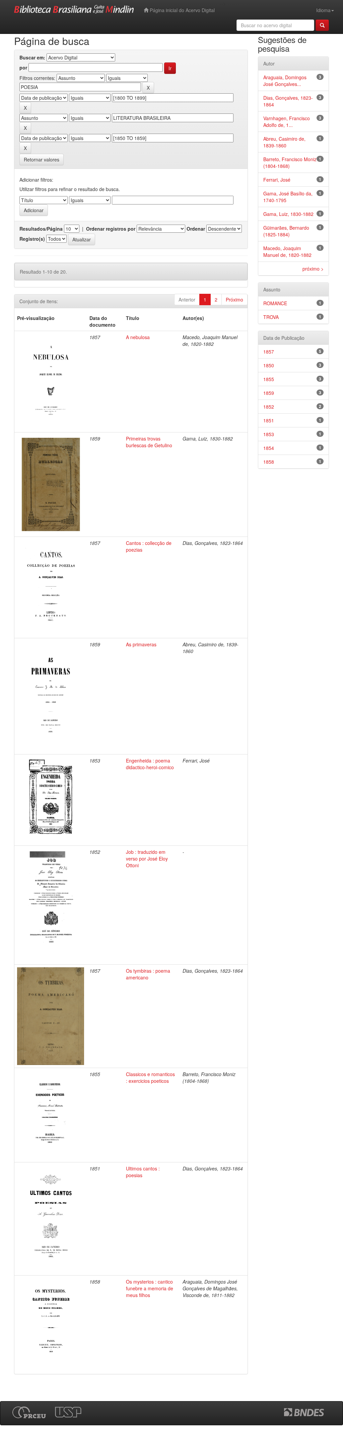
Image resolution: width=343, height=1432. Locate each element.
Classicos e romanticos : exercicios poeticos (150, 1077)
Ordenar (196, 228)
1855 (268, 379)
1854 (268, 448)
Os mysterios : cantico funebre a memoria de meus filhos (149, 1288)
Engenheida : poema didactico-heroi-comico (150, 764)
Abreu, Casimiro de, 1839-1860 (284, 142)
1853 (268, 434)
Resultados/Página (41, 228)
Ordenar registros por (110, 228)
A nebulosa (138, 337)
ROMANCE (275, 303)
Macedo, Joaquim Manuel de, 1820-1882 (287, 251)
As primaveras (141, 644)
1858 (268, 461)
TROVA (271, 317)
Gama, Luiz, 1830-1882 (288, 214)
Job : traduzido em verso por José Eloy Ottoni (147, 858)
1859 (268, 392)
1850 (268, 365)
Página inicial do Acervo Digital (181, 10)
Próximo (234, 299)
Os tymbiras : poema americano (148, 974)
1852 (268, 406)
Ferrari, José (276, 179)
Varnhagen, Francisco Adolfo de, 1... (286, 121)
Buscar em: (32, 57)
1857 (268, 351)
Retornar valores (41, 159)
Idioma (323, 10)
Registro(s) (32, 238)
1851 (268, 420)
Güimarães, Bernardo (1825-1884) (286, 231)
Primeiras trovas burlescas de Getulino (149, 442)
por (23, 67)
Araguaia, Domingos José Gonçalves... (284, 80)
